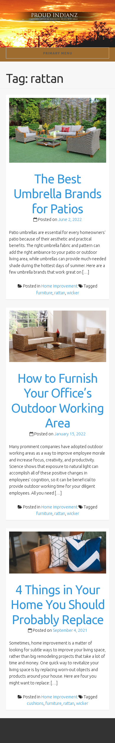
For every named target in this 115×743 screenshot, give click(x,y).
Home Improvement (59, 286)
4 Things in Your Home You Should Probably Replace (58, 604)
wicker (73, 292)
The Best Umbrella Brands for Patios (57, 194)
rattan (59, 292)
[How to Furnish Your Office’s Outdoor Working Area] (57, 336)
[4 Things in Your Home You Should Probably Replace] (57, 552)
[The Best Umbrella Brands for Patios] (57, 129)
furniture (44, 292)
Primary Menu (57, 53)
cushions (35, 703)
